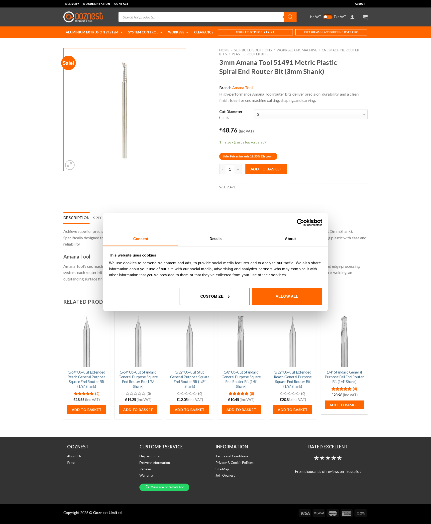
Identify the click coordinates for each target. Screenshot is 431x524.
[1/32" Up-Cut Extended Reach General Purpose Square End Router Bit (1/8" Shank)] (292, 339)
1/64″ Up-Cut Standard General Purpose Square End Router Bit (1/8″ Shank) (138, 379)
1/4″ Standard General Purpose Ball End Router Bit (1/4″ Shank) (344, 377)
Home (224, 50)
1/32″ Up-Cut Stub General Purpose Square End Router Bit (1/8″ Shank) (190, 379)
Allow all (287, 296)
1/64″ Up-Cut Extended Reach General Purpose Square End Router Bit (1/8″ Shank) (87, 379)
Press (71, 463)
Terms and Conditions (232, 456)
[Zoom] (70, 165)
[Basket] (365, 16)
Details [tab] (216, 239)
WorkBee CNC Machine (297, 50)
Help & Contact (151, 456)
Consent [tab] (140, 239)
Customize (211, 296)
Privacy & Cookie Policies (234, 463)
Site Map (222, 469)
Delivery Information (154, 463)
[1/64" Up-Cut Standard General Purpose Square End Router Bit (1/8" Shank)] (138, 339)
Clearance (203, 32)
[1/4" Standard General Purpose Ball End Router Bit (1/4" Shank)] (344, 339)
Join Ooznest (225, 475)
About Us (74, 456)
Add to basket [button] (87, 409)
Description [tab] (76, 217)
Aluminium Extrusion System (92, 32)
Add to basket (266, 169)
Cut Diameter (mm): (230, 115)
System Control (143, 32)
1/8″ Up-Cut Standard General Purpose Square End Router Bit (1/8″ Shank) (241, 379)
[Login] (352, 16)
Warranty (146, 475)
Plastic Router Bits (250, 54)
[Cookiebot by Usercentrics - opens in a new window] (300, 222)
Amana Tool (242, 87)
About (360, 3)
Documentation (96, 3)
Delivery (72, 3)
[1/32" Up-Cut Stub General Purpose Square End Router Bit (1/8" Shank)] (189, 339)
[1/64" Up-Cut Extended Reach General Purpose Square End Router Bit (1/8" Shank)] (86, 339)
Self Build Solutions (253, 50)
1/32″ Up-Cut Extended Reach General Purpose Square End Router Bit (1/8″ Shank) (293, 379)
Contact (121, 3)
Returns (145, 469)
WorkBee (176, 32)
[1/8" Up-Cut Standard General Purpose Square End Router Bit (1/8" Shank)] (241, 339)
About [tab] (290, 239)
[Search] (290, 17)
